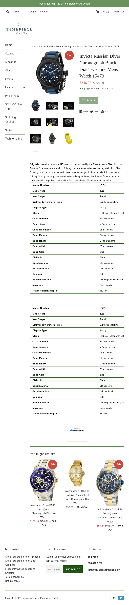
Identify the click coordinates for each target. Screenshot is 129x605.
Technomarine (13, 138)
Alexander (11, 62)
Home (8, 45)
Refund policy (12, 580)
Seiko (8, 130)
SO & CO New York (13, 106)
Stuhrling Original (10, 119)
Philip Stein (12, 96)
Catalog (9, 53)
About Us (10, 564)
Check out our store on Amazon (22, 556)
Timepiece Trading (30, 598)
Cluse (8, 70)
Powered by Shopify (49, 598)
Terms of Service (14, 576)
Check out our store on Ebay (20, 560)
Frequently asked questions (20, 568)
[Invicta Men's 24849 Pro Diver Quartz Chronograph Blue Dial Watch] (44, 480)
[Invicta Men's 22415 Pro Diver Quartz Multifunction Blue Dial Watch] (110, 482)
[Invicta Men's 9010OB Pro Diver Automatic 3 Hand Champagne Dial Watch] (77, 473)
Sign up (44, 11)
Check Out (118, 11)
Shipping (84, 88)
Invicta (15, 87)
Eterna (9, 79)
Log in (33, 11)
